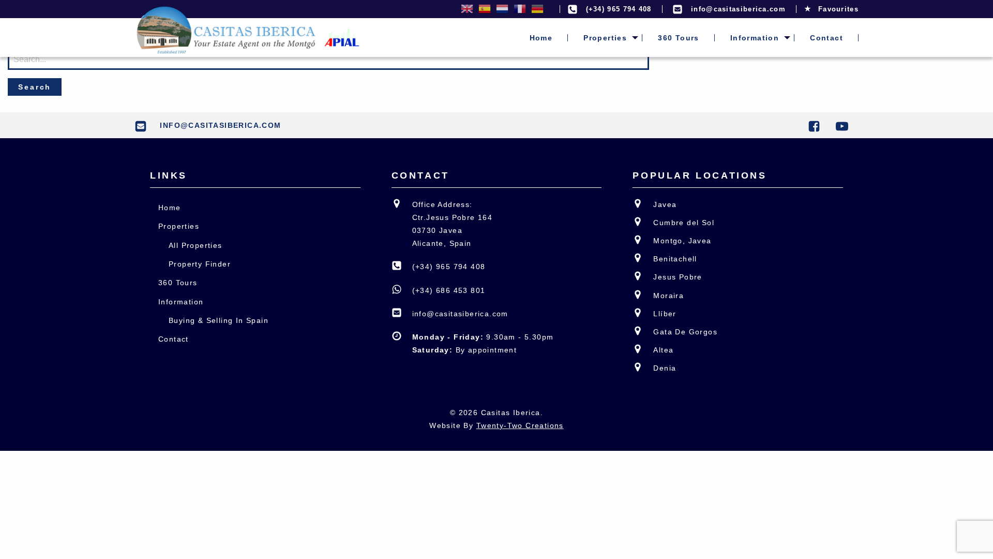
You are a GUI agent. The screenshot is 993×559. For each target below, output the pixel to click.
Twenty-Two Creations (520, 425)
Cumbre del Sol (683, 222)
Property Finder (200, 264)
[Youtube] (845, 125)
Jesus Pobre (677, 277)
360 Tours (678, 38)
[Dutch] (502, 9)
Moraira (668, 295)
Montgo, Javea (682, 241)
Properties (605, 38)
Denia (664, 368)
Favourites (837, 9)
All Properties (195, 245)
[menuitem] (541, 37)
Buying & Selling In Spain (218, 320)
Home (541, 38)
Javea (664, 204)
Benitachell (675, 259)
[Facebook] (817, 125)
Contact (826, 38)
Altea (663, 350)
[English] (467, 9)
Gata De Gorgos (685, 332)
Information (754, 38)
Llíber (664, 314)
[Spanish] (484, 9)
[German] (537, 9)
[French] (520, 9)
